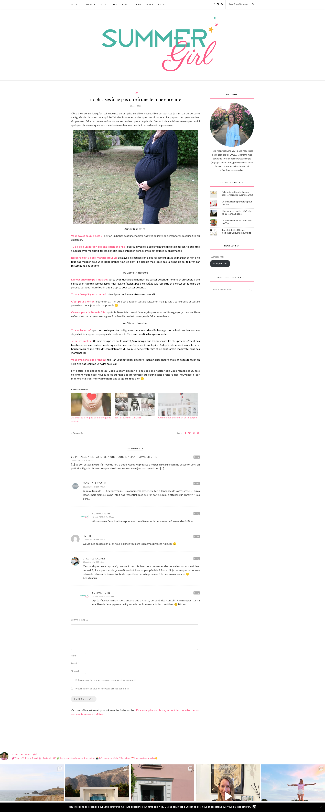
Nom (74, 655)
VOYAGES (90, 4)
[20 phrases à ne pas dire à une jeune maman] (91, 404)
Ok (254, 807)
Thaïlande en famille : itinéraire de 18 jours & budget (237, 212)
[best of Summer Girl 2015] (135, 404)
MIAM (138, 4)
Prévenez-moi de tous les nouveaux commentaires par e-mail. (105, 680)
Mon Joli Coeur (94, 483)
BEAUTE (126, 4)
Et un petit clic (220, 263)
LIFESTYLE (76, 4)
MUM (135, 93)
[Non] (320, 807)
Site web (75, 671)
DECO (114, 4)
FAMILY (149, 4)
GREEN (103, 4)
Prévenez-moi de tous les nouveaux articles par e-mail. (102, 688)
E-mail (75, 663)
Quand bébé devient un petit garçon (177, 417)
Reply (196, 457)
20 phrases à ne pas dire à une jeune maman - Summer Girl (114, 457)
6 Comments (77, 433)
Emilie (87, 536)
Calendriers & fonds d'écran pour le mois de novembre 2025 (237, 193)
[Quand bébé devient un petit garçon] (178, 404)
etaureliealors (94, 558)
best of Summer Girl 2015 (128, 417)
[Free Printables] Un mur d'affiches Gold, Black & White (236, 231)
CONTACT (162, 4)
